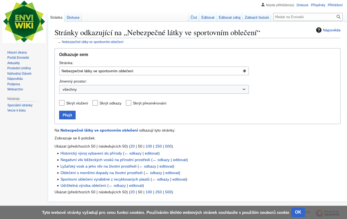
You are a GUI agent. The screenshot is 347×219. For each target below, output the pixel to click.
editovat (151, 153)
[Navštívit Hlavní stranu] (24, 21)
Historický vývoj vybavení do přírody (91, 153)
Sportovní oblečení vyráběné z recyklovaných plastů (105, 179)
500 (168, 146)
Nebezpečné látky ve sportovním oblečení (92, 42)
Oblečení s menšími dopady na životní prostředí (101, 173)
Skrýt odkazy (110, 103)
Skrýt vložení (77, 103)
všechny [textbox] (70, 89)
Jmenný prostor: (73, 81)
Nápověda (331, 30)
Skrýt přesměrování (149, 103)
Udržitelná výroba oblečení (83, 185)
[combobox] (154, 71)
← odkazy (133, 153)
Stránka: (66, 63)
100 (149, 146)
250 (158, 146)
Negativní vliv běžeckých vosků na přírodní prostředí (105, 160)
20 (132, 146)
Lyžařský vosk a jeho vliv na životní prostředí (98, 166)
